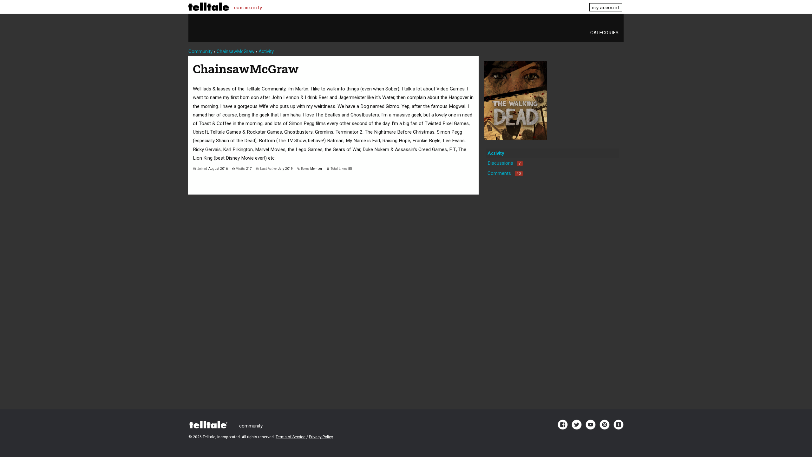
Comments (504, 173)
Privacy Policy (321, 437)
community (248, 7)
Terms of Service (290, 437)
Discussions (504, 163)
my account (605, 7)
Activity (496, 153)
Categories (604, 33)
